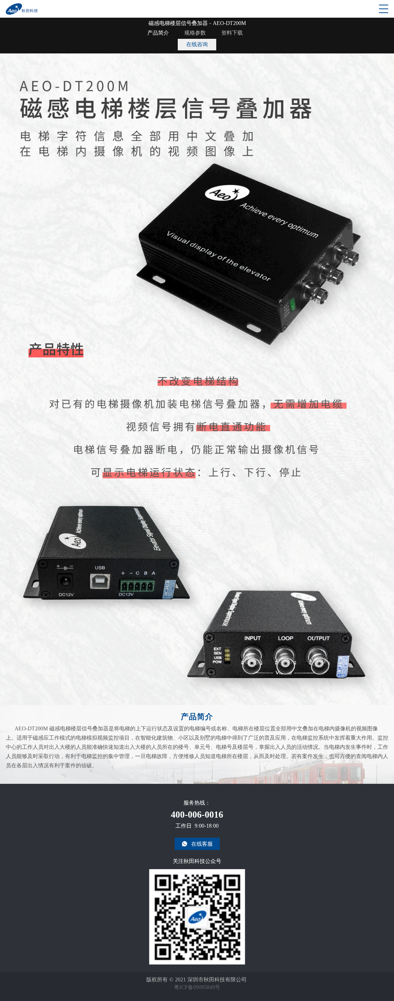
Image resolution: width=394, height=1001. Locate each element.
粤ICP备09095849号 (197, 987)
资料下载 (232, 33)
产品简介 (158, 33)
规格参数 (195, 33)
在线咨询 (197, 44)
